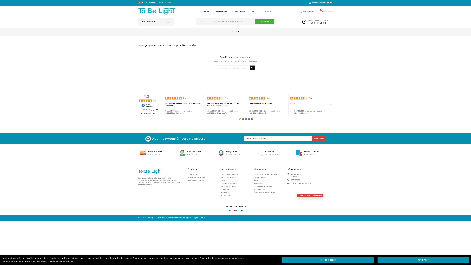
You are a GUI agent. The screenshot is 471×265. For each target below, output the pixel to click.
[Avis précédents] (161, 105)
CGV (223, 180)
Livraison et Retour (229, 174)
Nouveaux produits (196, 177)
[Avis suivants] (331, 105)
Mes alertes (259, 189)
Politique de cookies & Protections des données (24, 261)
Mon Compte (261, 169)
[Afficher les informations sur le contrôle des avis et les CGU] (157, 110)
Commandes (260, 177)
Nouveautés (239, 12)
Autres (267, 12)
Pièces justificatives (263, 186)
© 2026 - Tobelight (147, 217)
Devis (254, 12)
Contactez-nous (228, 186)
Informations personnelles (266, 174)
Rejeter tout (328, 259)
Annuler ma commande (264, 192)
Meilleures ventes (196, 180)
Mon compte (226, 195)
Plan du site (226, 189)
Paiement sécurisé (229, 183)
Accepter (423, 259)
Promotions (221, 12)
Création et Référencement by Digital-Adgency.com (181, 217)
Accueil (206, 12)
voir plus (226, 105)
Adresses (258, 183)
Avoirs (257, 180)
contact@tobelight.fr (301, 183)
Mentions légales (229, 177)
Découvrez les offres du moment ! (157, 3)
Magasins (225, 192)
